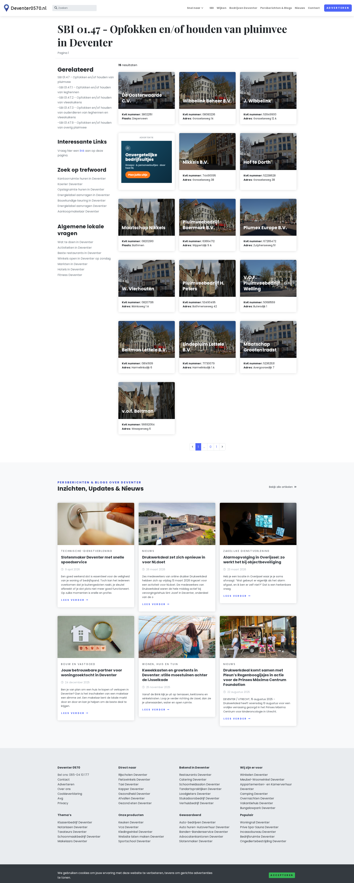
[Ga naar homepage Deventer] (24, 8)
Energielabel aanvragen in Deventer (84, 195)
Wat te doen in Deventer (75, 242)
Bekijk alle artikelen (281, 487)
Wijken (221, 8)
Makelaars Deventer (72, 841)
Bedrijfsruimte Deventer (257, 836)
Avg (60, 798)
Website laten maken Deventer (141, 836)
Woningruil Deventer (255, 822)
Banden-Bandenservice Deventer (203, 832)
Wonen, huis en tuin (160, 664)
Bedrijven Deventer (243, 8)
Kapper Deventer (131, 789)
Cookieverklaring (70, 794)
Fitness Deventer (70, 275)
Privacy (63, 803)
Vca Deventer (128, 827)
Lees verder (72, 600)
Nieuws (300, 8)
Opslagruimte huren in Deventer (81, 189)
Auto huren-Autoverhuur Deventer (204, 827)
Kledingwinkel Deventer (135, 832)
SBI (211, 8)
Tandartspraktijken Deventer (200, 789)
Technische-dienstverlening (86, 551)
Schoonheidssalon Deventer (199, 784)
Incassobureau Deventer (258, 832)
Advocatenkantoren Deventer (201, 836)
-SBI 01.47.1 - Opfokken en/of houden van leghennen (84, 89)
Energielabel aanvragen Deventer (82, 206)
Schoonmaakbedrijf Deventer (79, 836)
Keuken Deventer (131, 822)
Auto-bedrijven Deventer (197, 822)
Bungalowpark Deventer (257, 808)
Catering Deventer (192, 779)
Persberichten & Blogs (276, 8)
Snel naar (193, 8)
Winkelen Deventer (254, 775)
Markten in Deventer (73, 264)
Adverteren (338, 7)
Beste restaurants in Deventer (79, 253)
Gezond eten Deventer (135, 803)
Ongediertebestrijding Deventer (263, 841)
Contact (314, 8)
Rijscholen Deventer (132, 775)
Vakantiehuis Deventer (256, 803)
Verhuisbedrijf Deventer (196, 803)
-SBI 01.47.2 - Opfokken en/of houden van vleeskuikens (85, 99)
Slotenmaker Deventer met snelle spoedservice (92, 560)
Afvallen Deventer (131, 798)
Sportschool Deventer (134, 841)
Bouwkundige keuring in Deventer (82, 200)
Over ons (64, 789)
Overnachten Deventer (257, 798)
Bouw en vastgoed (78, 664)
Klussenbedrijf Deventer (75, 822)
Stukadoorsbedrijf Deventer (199, 798)
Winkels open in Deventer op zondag (84, 258)
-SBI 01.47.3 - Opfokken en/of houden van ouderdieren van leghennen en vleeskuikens (85, 112)
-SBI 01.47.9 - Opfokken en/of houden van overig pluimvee (85, 125)
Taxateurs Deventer (72, 832)
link (82, 151)
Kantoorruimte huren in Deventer (82, 178)
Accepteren (281, 875)
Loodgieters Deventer (195, 794)
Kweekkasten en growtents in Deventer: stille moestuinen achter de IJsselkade (174, 675)
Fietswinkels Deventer (134, 779)
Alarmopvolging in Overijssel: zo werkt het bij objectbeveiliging (254, 560)
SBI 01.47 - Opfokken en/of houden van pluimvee (86, 79)
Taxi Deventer (128, 784)
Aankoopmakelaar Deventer (78, 211)
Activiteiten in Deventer (75, 247)
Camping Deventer (254, 794)
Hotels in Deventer (71, 269)
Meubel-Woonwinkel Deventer (262, 779)
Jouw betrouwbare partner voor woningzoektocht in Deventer (91, 673)
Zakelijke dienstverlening (246, 551)
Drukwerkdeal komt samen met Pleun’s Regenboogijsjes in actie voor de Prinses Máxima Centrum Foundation (254, 677)
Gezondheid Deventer (134, 794)
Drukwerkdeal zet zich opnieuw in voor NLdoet (173, 560)
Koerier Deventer (70, 184)
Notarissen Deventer (73, 827)
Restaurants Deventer (195, 775)
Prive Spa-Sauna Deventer (259, 827)
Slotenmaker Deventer (196, 841)
